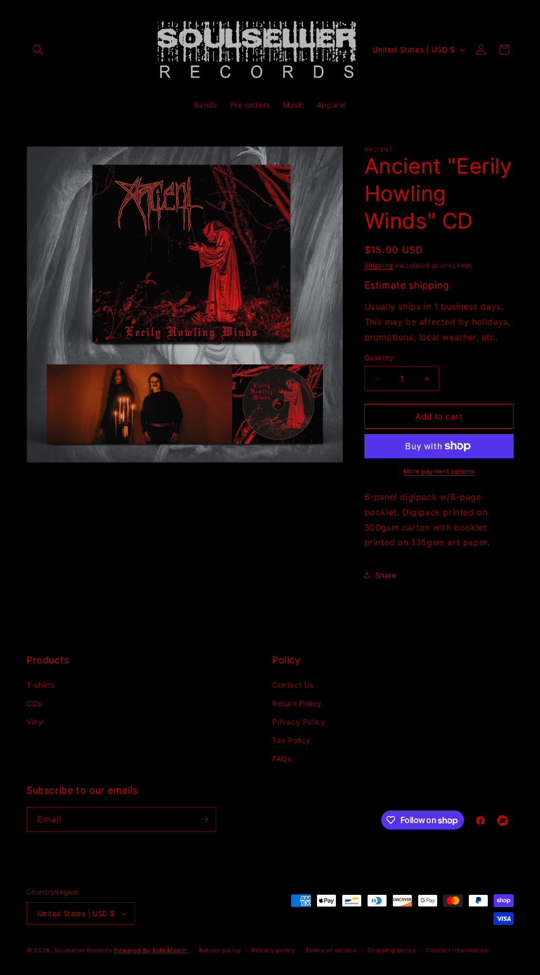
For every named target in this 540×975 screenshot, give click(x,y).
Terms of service (330, 950)
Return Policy (297, 703)
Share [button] (386, 575)
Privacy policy (273, 950)
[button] (38, 49)
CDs (34, 703)
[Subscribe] (204, 819)
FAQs (281, 758)
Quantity (379, 357)
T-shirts (40, 684)
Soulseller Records (83, 950)
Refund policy (220, 950)
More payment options (439, 471)
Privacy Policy (298, 721)
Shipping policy (391, 950)
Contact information (457, 950)
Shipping (378, 265)
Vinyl (35, 721)
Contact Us (293, 684)
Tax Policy (291, 740)
